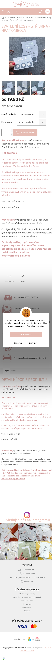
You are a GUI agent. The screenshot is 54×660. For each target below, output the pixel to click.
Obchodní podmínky (27, 594)
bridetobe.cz (29, 581)
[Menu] (47, 11)
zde (41, 326)
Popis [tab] (6, 370)
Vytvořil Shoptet (20, 639)
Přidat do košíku (27, 132)
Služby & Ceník (27, 600)
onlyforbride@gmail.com (15, 256)
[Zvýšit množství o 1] (11, 131)
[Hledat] (3, 11)
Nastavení (18, 343)
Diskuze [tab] (14, 370)
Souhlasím (27, 334)
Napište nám (27, 607)
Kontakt (27, 611)
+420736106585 (29, 573)
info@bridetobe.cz (29, 569)
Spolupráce (27, 604)
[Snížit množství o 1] (11, 134)
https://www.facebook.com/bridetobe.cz (29, 577)
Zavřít (17, 270)
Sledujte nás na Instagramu (28, 520)
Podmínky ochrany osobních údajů (27, 597)
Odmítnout (33, 343)
